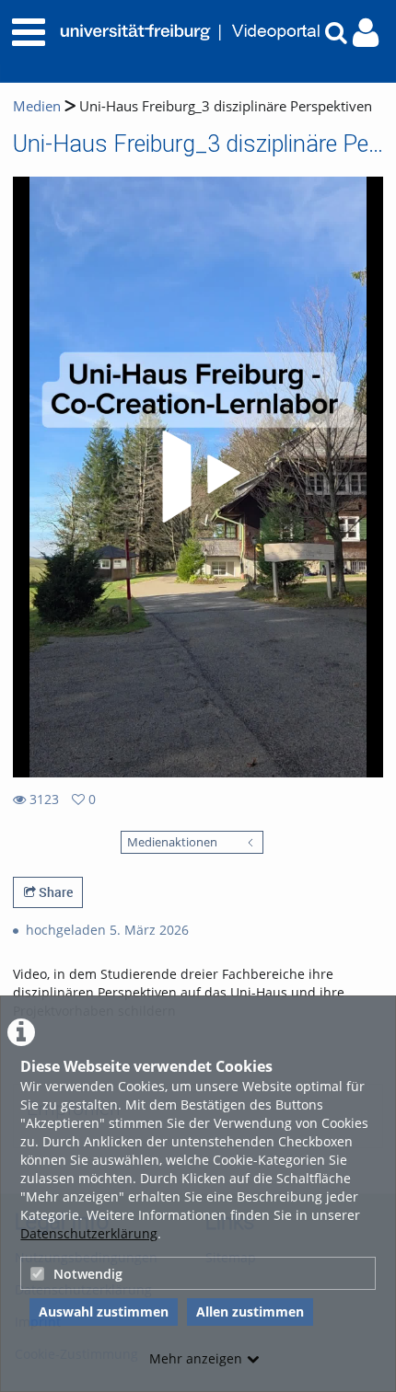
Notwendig (87, 1274)
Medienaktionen (172, 842)
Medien (37, 106)
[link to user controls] (365, 32)
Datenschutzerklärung (88, 1233)
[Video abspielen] (198, 477)
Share (54, 892)
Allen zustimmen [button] (250, 1311)
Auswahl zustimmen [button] (104, 1311)
